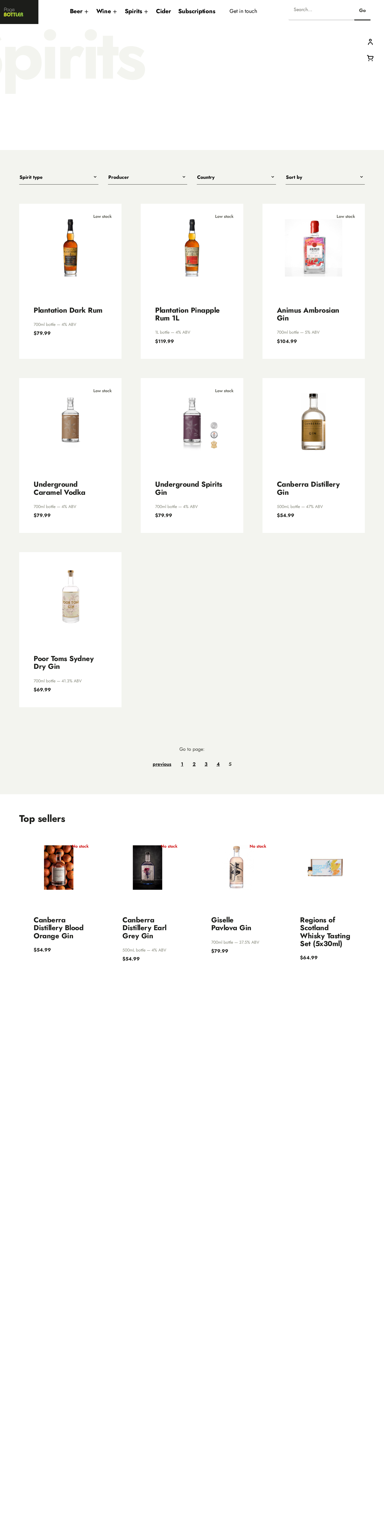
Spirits (133, 11)
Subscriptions (196, 11)
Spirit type (31, 177)
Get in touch (243, 11)
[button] (370, 42)
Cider (163, 11)
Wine (103, 11)
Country (205, 177)
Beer (76, 11)
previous (162, 764)
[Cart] (370, 57)
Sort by (294, 177)
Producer (118, 177)
